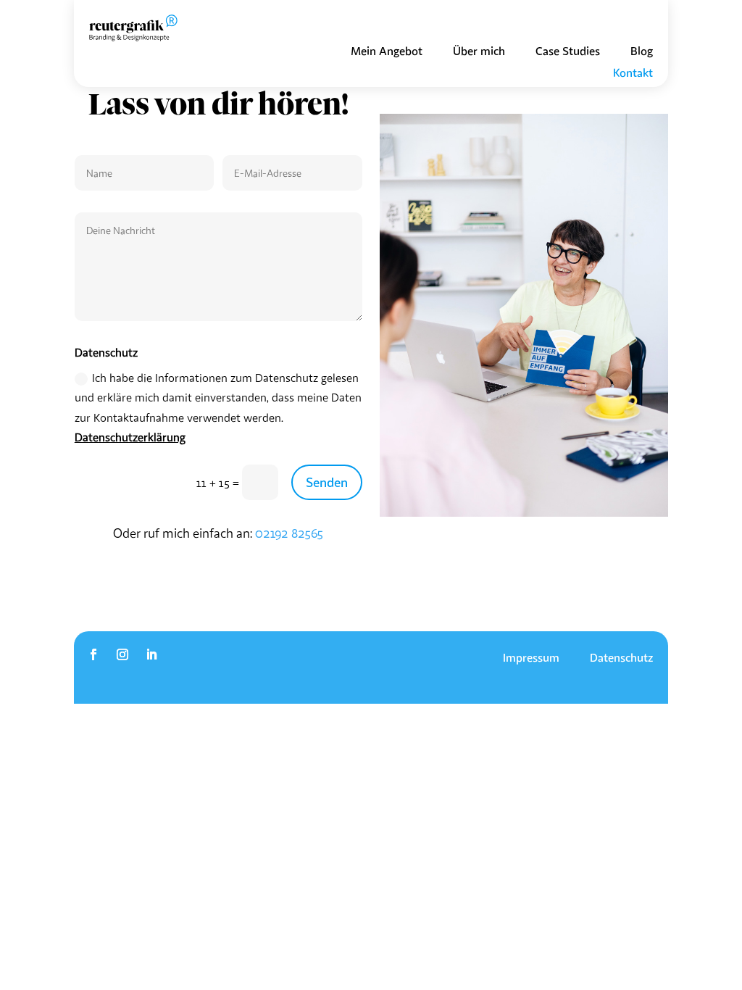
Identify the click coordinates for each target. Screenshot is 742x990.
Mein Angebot (386, 52)
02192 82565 (289, 533)
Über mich (479, 52)
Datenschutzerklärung (130, 437)
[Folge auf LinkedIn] (151, 654)
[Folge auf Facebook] (93, 654)
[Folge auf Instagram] (122, 654)
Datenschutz (621, 658)
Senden (327, 482)
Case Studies (567, 52)
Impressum (531, 658)
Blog (641, 52)
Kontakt (633, 73)
